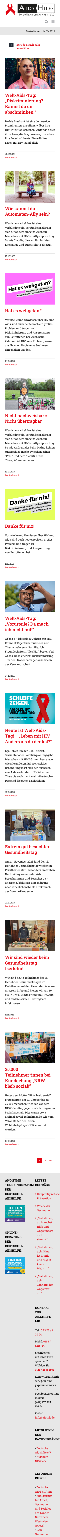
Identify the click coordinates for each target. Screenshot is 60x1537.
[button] (30, 46)
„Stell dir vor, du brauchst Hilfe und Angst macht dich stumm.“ (45, 1228)
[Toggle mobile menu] (53, 21)
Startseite (31, 31)
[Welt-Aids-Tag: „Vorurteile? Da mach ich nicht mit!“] (30, 596)
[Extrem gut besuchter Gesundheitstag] (30, 825)
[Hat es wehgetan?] (30, 289)
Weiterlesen (11, 157)
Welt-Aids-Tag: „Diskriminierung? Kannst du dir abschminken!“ (24, 103)
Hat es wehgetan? (23, 310)
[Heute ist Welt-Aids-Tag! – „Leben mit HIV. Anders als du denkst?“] (30, 708)
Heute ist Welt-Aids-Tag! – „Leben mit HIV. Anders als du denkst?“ (28, 735)
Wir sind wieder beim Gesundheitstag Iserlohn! (27, 962)
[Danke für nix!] (30, 504)
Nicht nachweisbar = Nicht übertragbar (26, 418)
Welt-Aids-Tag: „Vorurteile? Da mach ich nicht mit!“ (27, 623)
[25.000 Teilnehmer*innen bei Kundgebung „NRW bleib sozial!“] (30, 1047)
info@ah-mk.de (44, 1417)
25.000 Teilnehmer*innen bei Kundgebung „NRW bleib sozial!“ (27, 1077)
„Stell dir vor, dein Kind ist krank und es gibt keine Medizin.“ (45, 1257)
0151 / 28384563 (44, 1369)
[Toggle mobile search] (46, 21)
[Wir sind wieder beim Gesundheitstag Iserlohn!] (30, 935)
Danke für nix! (19, 526)
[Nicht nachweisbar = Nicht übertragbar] (30, 394)
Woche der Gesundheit (44, 1208)
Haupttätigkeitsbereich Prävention (45, 1196)
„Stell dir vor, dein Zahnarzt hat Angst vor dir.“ (45, 1284)
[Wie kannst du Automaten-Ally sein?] (30, 187)
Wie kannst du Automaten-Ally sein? (27, 211)
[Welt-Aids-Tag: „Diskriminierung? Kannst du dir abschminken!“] (30, 73)
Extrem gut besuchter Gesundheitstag (27, 849)
